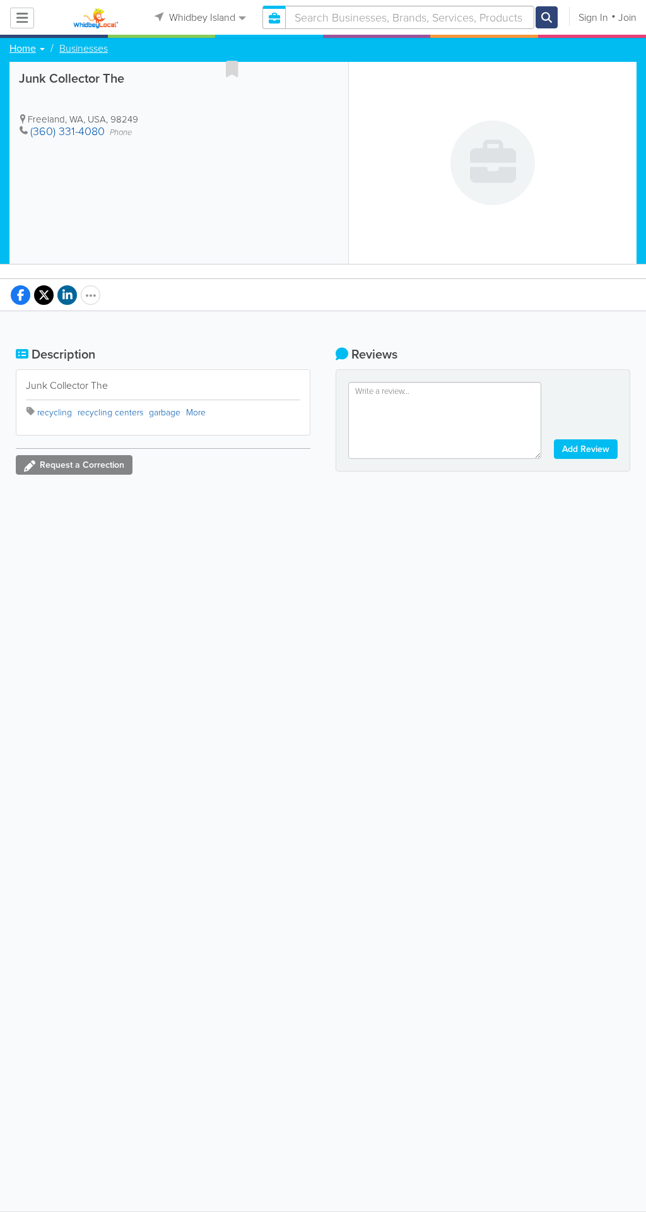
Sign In (593, 17)
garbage (164, 412)
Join (627, 17)
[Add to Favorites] (232, 69)
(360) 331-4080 (67, 131)
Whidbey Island (201, 17)
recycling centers (110, 412)
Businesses (83, 49)
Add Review (585, 449)
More (196, 412)
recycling (54, 412)
